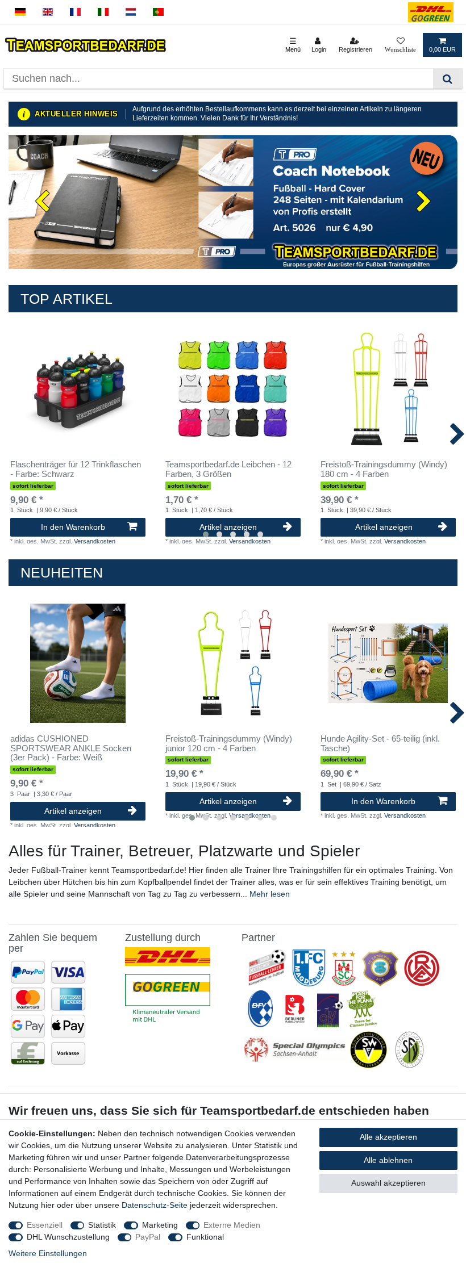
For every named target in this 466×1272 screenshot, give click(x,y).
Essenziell (45, 1224)
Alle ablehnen (388, 1160)
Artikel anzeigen (228, 527)
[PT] (158, 12)
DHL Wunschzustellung (68, 1236)
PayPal (147, 1236)
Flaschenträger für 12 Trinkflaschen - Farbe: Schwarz (75, 469)
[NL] (131, 12)
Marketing (160, 1224)
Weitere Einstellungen (48, 1253)
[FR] (75, 12)
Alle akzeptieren (388, 1136)
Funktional (205, 1236)
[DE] (20, 12)
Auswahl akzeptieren (388, 1182)
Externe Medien (231, 1224)
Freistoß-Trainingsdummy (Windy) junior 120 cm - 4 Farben (228, 743)
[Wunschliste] (400, 45)
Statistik (102, 1224)
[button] (42, 202)
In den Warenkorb (73, 527)
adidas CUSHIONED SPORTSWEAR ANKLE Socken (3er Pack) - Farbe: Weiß (70, 748)
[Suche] (447, 79)
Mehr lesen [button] (269, 893)
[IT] (103, 12)
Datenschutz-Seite (155, 1205)
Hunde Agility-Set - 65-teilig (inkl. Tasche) (380, 743)
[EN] (48, 12)
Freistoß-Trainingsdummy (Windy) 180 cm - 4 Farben (384, 469)
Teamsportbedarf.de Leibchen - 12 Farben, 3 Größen (228, 469)
